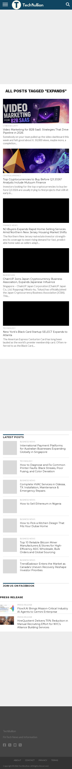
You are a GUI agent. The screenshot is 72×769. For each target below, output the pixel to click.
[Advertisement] (36, 46)
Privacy (43, 760)
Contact (30, 760)
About (17, 760)
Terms (54, 760)
